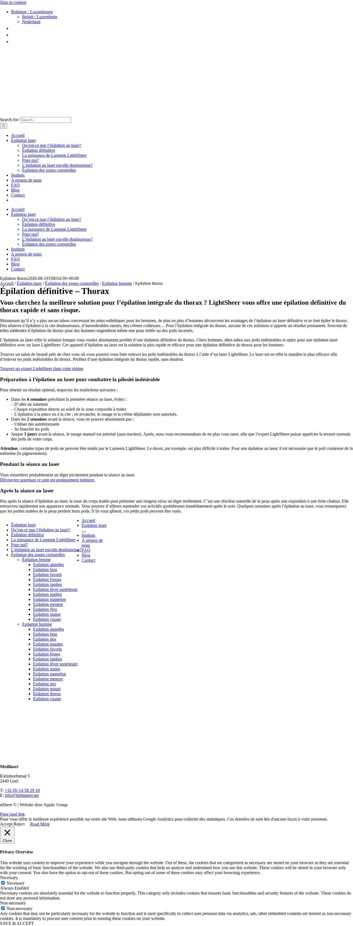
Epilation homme (117, 283)
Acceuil (7, 283)
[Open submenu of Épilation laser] (84, 532)
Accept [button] (6, 824)
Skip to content (13, 2)
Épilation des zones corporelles (72, 283)
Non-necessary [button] (13, 903)
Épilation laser (29, 283)
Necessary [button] (9, 877)
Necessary (16, 883)
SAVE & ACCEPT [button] (17, 923)
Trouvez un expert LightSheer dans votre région (41, 368)
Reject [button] (19, 824)
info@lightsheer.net (22, 795)
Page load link (12, 814)
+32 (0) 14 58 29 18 (22, 790)
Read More (40, 824)
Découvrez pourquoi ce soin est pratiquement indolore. (47, 479)
